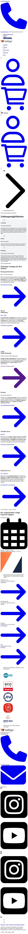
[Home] (4, 171)
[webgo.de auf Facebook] (1, 788)
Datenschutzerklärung (19, 924)
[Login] (14, 85)
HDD (5, 315)
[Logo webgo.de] (6, 42)
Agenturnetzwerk (8, 34)
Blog (4, 37)
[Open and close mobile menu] (1, 111)
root (1, 473)
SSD (2, 315)
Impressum (11, 924)
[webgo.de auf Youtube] (14, 850)
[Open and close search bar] (1, 58)
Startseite (3, 924)
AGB (6, 924)
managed (3, 434)
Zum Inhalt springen (5, 1)
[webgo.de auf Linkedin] (1, 852)
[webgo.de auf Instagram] (14, 819)
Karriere (5, 35)
